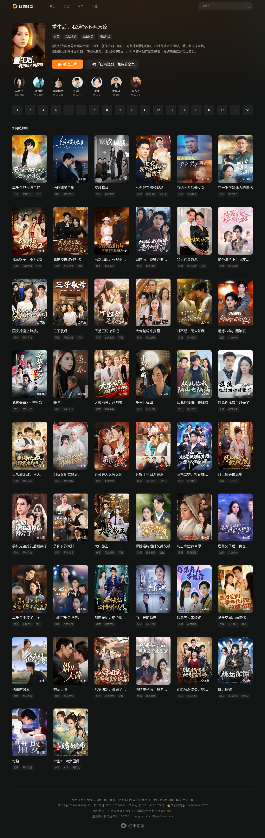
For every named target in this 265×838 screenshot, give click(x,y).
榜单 (80, 6)
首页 (52, 6)
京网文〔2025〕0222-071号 (146, 805)
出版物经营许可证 (119, 811)
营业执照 (99, 811)
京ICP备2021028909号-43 (74, 805)
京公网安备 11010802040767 (189, 805)
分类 (66, 6)
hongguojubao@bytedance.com (153, 816)
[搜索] (248, 6)
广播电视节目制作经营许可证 (153, 811)
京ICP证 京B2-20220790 (110, 805)
